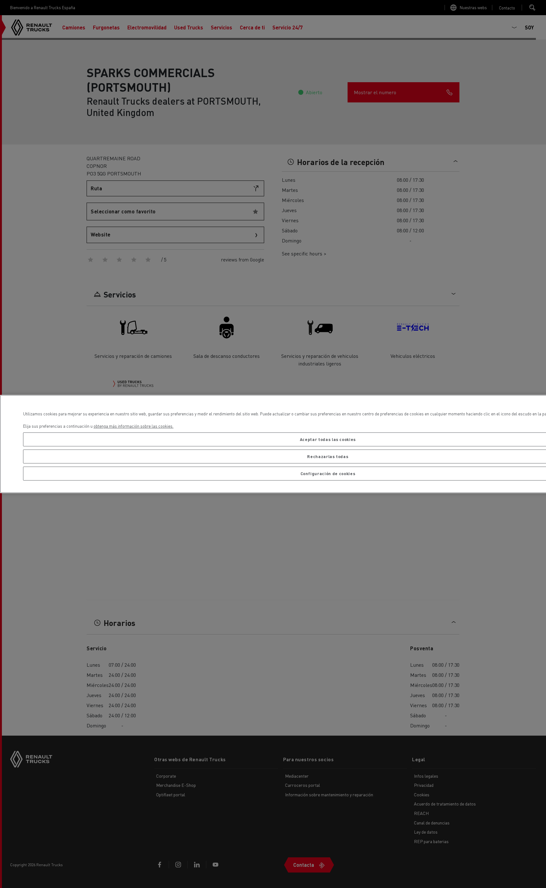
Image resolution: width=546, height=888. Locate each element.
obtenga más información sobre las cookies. (133, 426)
